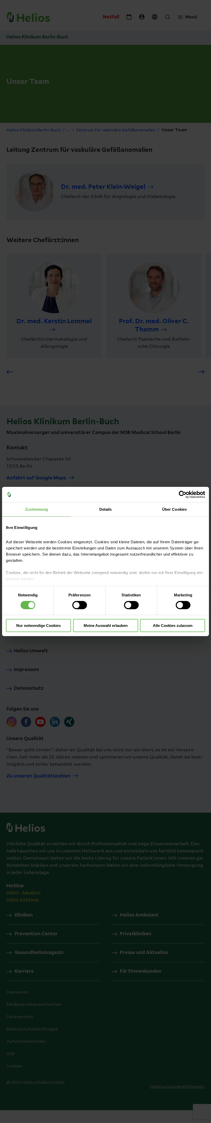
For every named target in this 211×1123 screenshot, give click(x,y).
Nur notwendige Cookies (38, 625)
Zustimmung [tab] (36, 509)
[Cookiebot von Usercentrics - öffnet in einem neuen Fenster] (182, 494)
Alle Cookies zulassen (172, 625)
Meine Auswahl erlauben (106, 625)
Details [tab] (105, 509)
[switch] (79, 605)
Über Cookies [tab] (174, 509)
